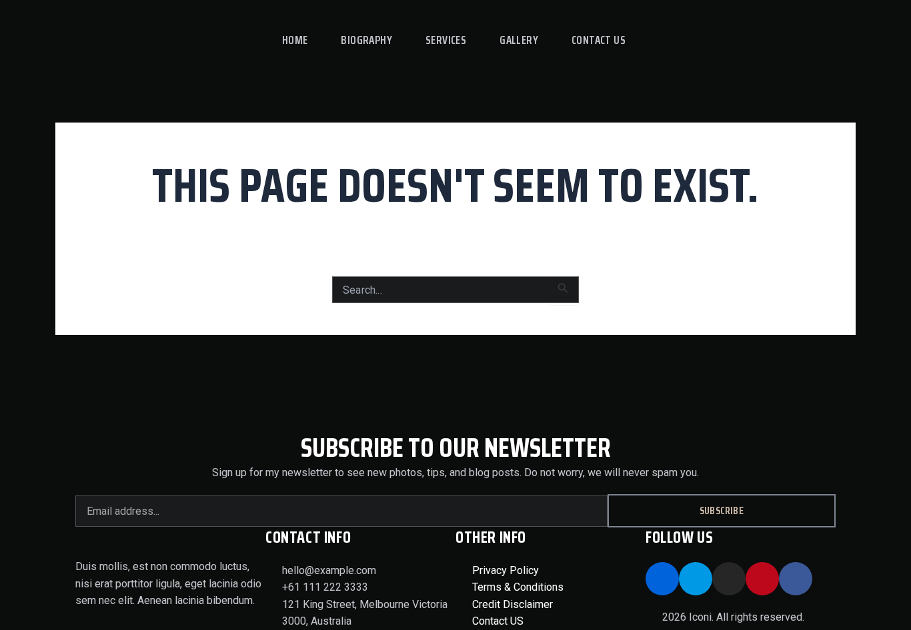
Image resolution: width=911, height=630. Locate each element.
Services (445, 40)
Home (295, 40)
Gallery (519, 40)
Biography (366, 40)
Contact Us (599, 40)
